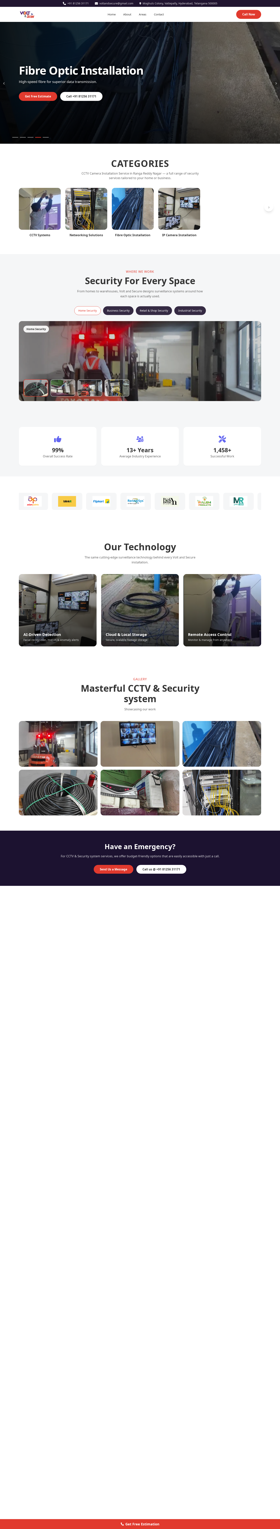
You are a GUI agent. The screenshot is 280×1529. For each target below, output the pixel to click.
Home (112, 14)
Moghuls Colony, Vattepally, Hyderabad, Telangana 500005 (180, 3)
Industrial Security (190, 310)
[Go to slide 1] (15, 137)
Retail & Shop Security (154, 310)
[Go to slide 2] (23, 137)
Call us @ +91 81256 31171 (161, 869)
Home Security (87, 310)
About (127, 14)
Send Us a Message (113, 869)
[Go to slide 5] (46, 137)
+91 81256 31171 (78, 3)
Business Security (118, 310)
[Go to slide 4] (38, 137)
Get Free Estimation (142, 1524)
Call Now (248, 14)
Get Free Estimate (38, 96)
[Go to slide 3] (30, 137)
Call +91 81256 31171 (81, 96)
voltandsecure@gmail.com (116, 3)
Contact (159, 14)
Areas (142, 14)
